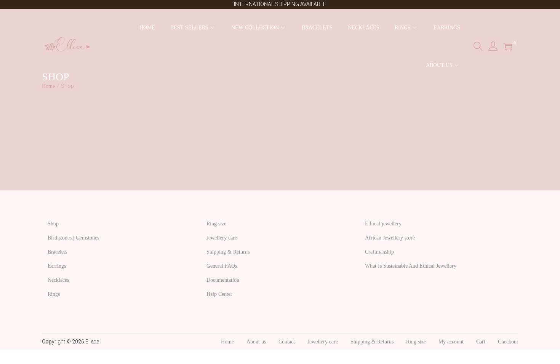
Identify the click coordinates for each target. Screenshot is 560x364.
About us (256, 342)
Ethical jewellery (383, 224)
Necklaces (58, 280)
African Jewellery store (390, 238)
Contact (286, 342)
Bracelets (57, 252)
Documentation (222, 280)
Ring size (216, 224)
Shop (53, 224)
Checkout (508, 342)
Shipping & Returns (228, 252)
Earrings (57, 266)
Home (48, 86)
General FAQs (221, 266)
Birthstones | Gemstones (73, 238)
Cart (480, 342)
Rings (54, 294)
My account (451, 342)
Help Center (219, 294)
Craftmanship (379, 252)
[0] (507, 46)
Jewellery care (221, 238)
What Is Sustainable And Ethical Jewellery (410, 266)
